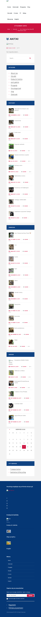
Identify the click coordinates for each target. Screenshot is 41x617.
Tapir (15, 269)
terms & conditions (21, 598)
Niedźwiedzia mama (19, 176)
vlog (12, 91)
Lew (15, 245)
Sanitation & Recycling (18, 472)
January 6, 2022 (14, 217)
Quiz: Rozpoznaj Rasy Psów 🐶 (27, 29)
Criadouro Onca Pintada (20, 392)
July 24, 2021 (13, 346)
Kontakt (9, 578)
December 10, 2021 (15, 286)
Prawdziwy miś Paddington (21, 188)
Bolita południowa (19, 328)
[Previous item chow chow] (13, 44)
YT (20, 13)
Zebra (16, 281)
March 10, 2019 (14, 366)
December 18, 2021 (15, 275)
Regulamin (12, 605)
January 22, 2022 (15, 263)
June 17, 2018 (13, 387)
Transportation (15, 469)
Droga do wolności (19, 144)
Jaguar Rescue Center (20, 416)
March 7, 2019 (14, 377)
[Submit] (30, 595)
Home (9, 7)
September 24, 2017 (15, 421)
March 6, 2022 (14, 171)
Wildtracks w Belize (19, 371)
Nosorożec (17, 316)
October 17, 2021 (15, 322)
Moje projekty (11, 537)
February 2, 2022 (15, 194)
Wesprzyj (10, 19)
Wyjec (16, 340)
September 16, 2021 (15, 334)
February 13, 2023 (15, 126)
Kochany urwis (18, 165)
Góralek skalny (18, 293)
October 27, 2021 (15, 310)
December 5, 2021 (15, 298)
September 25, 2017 (15, 409)
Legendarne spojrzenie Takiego (22, 212)
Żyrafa (16, 257)
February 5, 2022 (15, 251)
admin (26, 115)
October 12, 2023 (11, 48)
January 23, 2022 (15, 206)
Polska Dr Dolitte (16, 79)
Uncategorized (16, 88)
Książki (9, 549)
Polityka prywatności (16, 608)
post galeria (15, 82)
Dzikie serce (17, 133)
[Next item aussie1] (27, 44)
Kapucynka (17, 304)
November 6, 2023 (15, 115)
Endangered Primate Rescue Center (21, 382)
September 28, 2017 (15, 398)
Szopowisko (17, 121)
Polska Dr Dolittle (12, 525)
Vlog (28, 7)
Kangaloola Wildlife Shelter (21, 360)
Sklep (24, 13)
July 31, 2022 (13, 150)
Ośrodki (9, 13)
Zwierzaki (15, 7)
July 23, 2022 (14, 161)
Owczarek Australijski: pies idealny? (21, 109)
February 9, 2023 (15, 138)
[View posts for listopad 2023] (9, 429)
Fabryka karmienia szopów (21, 155)
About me (14, 73)
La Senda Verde (18, 404)
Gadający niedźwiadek (20, 200)
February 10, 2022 (15, 182)
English (17, 19)
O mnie (16, 13)
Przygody (23, 7)
